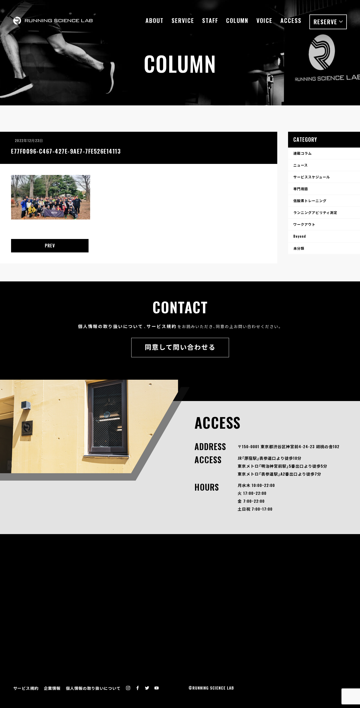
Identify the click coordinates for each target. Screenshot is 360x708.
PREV (50, 245)
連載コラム (302, 153)
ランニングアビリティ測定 (315, 212)
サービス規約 (162, 326)
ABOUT (154, 20)
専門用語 (300, 188)
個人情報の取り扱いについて (110, 326)
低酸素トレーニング (310, 200)
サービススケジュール (311, 176)
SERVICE (183, 20)
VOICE (264, 20)
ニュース (300, 165)
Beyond (299, 236)
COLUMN (237, 20)
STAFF (210, 20)
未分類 (298, 248)
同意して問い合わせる (180, 346)
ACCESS (290, 20)
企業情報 (52, 688)
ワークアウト (304, 224)
